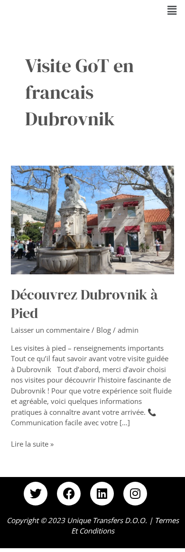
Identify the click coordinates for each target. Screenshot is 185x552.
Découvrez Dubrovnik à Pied (84, 304)
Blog (103, 330)
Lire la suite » (32, 444)
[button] (172, 10)
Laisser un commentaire (50, 330)
